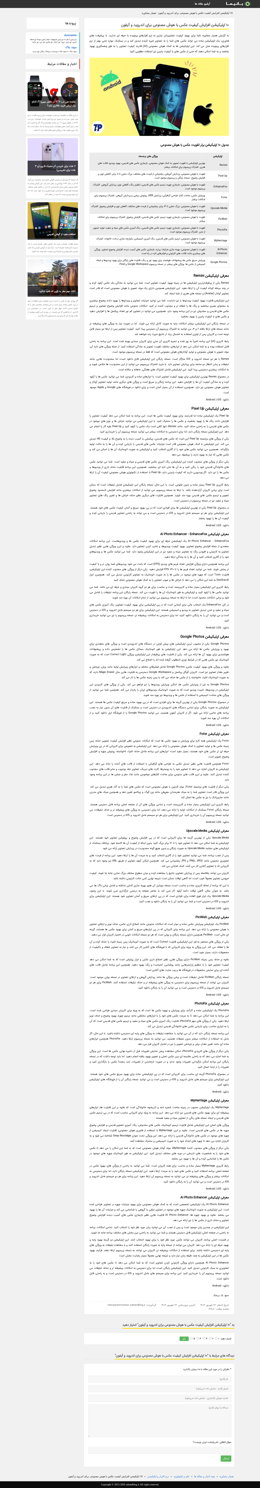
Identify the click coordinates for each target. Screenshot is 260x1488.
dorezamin (70, 35)
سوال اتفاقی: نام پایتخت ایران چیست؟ (212, 1442)
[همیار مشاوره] (238, 4)
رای (184, 1338)
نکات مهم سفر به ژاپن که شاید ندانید (57, 291)
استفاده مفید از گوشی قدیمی (61, 234)
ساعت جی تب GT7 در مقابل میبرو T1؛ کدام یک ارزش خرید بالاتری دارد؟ (54, 104)
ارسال (226, 1458)
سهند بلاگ (71, 47)
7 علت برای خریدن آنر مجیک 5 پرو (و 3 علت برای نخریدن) (55, 168)
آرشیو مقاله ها (202, 4)
